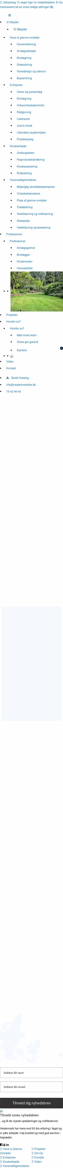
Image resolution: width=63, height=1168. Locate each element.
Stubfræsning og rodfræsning (35, 214)
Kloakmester (24, 261)
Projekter (12, 315)
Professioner (14, 234)
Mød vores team (27, 335)
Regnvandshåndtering (30, 159)
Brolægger (23, 255)
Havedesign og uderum (31, 71)
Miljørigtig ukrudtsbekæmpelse (36, 187)
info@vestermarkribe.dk (21, 385)
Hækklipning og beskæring (33, 227)
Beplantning (24, 78)
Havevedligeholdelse (23, 180)
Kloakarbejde (18, 146)
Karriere (22, 350)
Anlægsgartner (26, 248)
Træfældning (25, 207)
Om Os (37, 1153)
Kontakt (11, 368)
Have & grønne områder (25, 37)
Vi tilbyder (12, 22)
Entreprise (16, 85)
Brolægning (24, 58)
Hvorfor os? (13, 321)
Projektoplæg (25, 139)
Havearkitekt (24, 268)
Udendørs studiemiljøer (31, 132)
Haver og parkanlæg (29, 92)
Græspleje (23, 221)
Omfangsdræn (25, 153)
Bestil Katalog (20, 378)
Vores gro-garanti (27, 342)
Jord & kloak (24, 125)
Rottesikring (24, 173)
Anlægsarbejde (26, 51)
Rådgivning (24, 112)
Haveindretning (26, 44)
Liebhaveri (23, 119)
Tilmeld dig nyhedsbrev (31, 1102)
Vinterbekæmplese (28, 193)
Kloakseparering (27, 166)
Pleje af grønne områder (32, 200)
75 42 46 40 (13, 391)
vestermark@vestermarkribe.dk (28, 701)
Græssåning (24, 64)
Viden (10, 361)
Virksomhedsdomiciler (30, 105)
